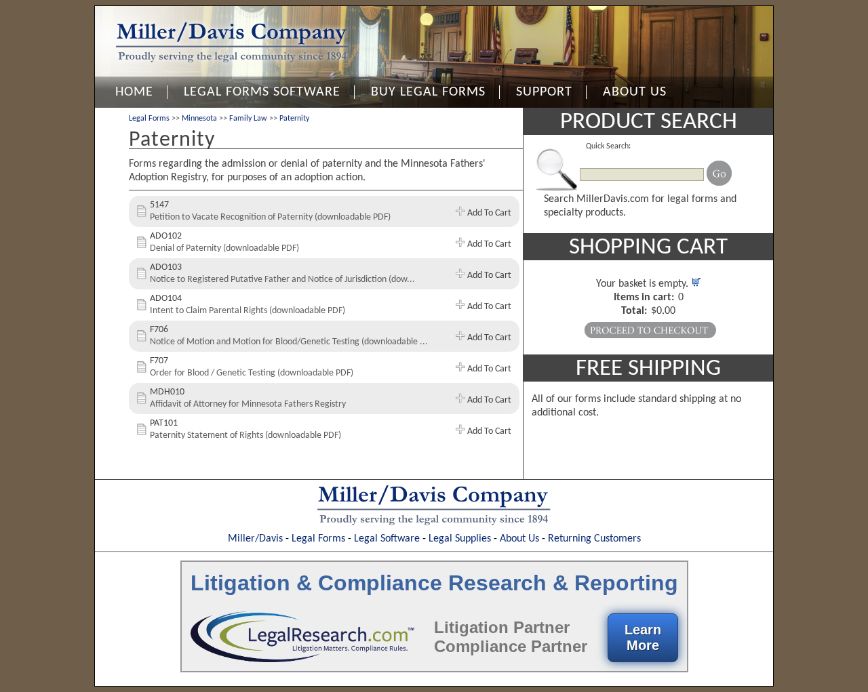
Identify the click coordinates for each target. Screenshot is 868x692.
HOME (134, 92)
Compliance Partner (510, 646)
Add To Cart (488, 213)
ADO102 (166, 236)
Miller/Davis (255, 538)
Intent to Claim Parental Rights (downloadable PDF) (247, 311)
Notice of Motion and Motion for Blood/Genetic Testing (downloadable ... (289, 342)
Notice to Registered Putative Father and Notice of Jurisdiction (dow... (282, 279)
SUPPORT (544, 92)
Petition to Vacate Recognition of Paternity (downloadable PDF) (270, 217)
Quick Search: (608, 146)
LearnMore (643, 637)
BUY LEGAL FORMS (428, 92)
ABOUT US (635, 92)
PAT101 (164, 423)
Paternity (294, 119)
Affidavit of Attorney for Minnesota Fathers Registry (248, 404)
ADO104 (166, 298)
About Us (519, 538)
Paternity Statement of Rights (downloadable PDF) (245, 435)
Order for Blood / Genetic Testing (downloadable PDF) (251, 373)
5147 (159, 205)
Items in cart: (644, 297)
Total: (634, 311)
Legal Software (387, 538)
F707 (159, 361)
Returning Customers (594, 538)
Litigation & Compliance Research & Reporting (434, 583)
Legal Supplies (460, 538)
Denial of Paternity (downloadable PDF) (224, 248)
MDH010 (167, 392)
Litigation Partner (502, 627)
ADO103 (166, 267)
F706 (159, 330)
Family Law (248, 119)
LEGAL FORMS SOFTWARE (262, 92)
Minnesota (199, 119)
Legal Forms (149, 119)
